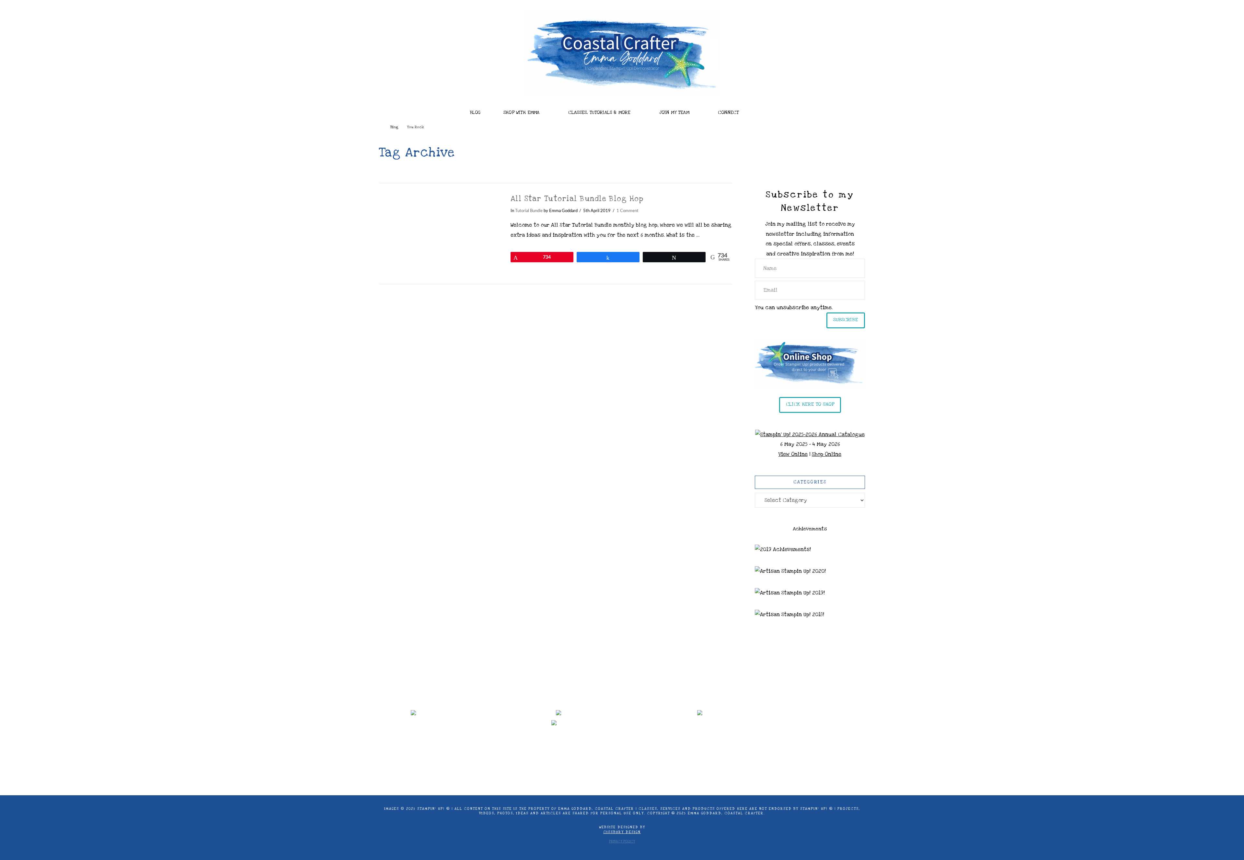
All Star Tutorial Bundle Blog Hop (577, 199)
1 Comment (627, 211)
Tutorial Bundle (529, 211)
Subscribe (845, 319)
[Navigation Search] (771, 111)
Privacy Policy (622, 841)
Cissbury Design (622, 832)
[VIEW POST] (439, 234)
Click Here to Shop (810, 404)
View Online (793, 454)
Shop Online (826, 454)
